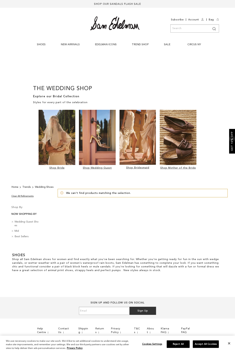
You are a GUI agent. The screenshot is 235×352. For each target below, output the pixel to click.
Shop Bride (57, 168)
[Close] (229, 343)
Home (15, 187)
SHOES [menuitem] (41, 44)
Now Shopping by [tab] (24, 214)
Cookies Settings (152, 344)
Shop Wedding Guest (97, 168)
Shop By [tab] (17, 207)
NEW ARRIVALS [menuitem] (70, 44)
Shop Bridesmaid (137, 167)
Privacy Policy (75, 348)
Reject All (178, 344)
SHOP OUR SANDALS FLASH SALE (117, 4)
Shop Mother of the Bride (178, 168)
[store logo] (115, 23)
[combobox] (194, 28)
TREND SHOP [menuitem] (140, 44)
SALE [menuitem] (167, 44)
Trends (27, 187)
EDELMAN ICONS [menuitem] (106, 44)
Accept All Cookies (206, 344)
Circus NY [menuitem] (194, 44)
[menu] (120, 46)
